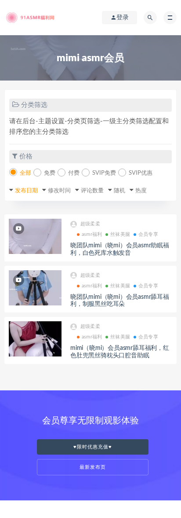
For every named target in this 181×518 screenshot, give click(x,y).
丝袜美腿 (120, 234)
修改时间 (59, 191)
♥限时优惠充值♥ (92, 447)
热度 (141, 191)
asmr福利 (92, 234)
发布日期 (26, 191)
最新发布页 (93, 467)
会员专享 (148, 234)
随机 (119, 191)
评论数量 (92, 191)
